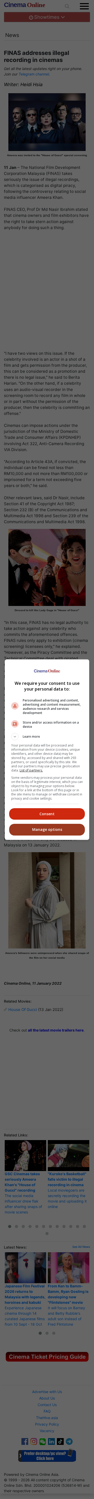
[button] (47, 736)
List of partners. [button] (31, 770)
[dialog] (47, 749)
